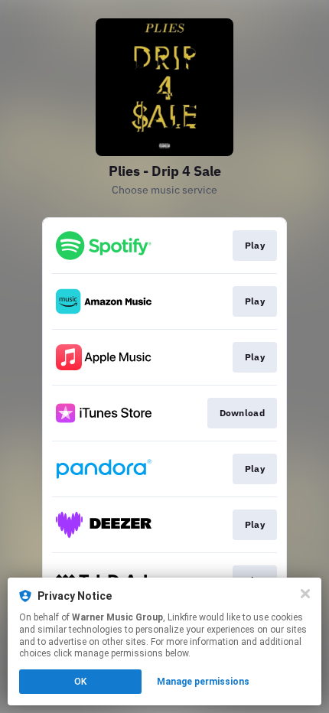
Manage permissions (203, 681)
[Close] (305, 593)
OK (80, 681)
